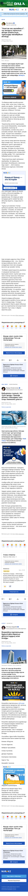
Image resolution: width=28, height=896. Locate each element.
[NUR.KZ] (14, 10)
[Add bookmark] (25, 360)
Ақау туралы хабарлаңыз (14, 876)
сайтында (21, 703)
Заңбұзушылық (13, 384)
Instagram (15, 375)
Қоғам (3, 19)
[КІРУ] (25, 9)
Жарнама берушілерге (14, 880)
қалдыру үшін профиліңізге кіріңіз (13, 347)
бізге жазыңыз (20, 315)
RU (22, 9)
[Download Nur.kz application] (14, 3)
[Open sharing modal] (18, 360)
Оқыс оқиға (5, 384)
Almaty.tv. (22, 75)
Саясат (4, 623)
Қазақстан (9, 623)
